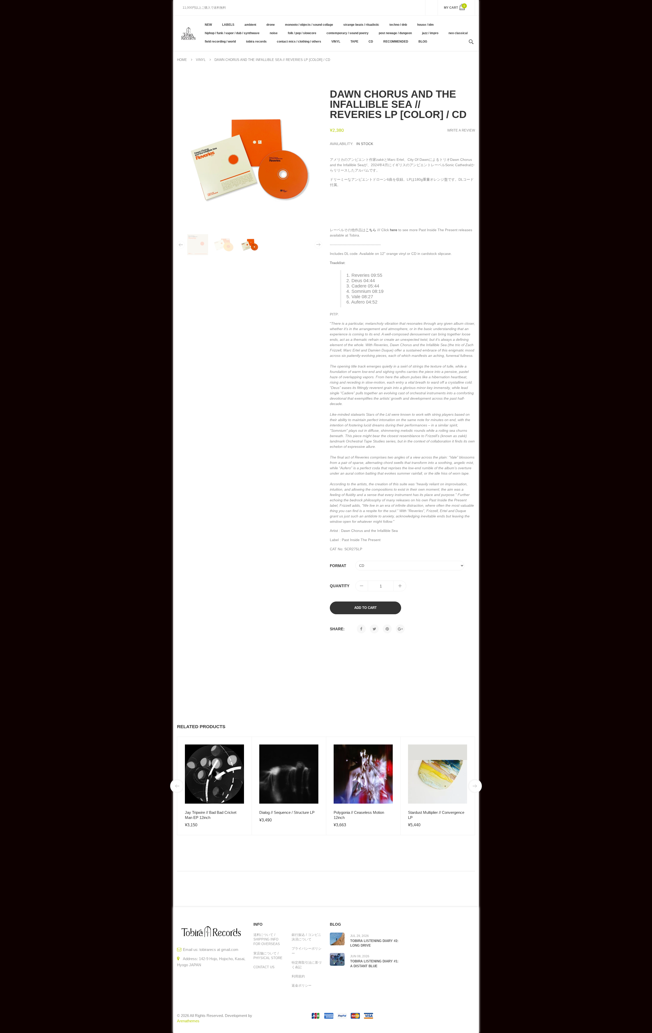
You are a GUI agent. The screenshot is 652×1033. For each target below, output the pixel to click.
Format (338, 566)
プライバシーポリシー (306, 951)
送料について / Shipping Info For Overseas (266, 939)
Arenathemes (188, 1021)
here (393, 230)
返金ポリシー (301, 985)
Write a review (461, 130)
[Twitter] (374, 628)
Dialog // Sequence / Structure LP (287, 812)
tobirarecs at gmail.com (218, 949)
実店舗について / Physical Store (267, 955)
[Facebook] (361, 628)
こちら (370, 230)
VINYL (201, 60)
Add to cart (365, 608)
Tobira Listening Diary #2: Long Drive (374, 943)
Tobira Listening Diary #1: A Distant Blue (374, 963)
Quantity (339, 586)
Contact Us (264, 967)
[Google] (400, 628)
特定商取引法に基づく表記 (306, 965)
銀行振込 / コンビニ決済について (306, 937)
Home (182, 60)
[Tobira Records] (188, 33)
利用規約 (298, 976)
